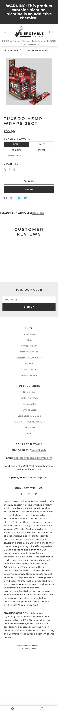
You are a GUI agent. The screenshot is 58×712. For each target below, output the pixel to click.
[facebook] (22, 493)
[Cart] (50, 31)
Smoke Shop (29, 409)
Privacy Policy (29, 345)
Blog (29, 340)
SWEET (41, 150)
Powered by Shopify (29, 649)
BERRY (16, 144)
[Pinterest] (12, 198)
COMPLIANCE (29, 369)
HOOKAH (30, 427)
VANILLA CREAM (16, 156)
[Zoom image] (29, 82)
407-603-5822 (31, 44)
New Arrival (29, 392)
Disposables (29, 404)
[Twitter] (25, 198)
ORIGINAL (16, 150)
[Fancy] (18, 198)
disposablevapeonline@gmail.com (32, 457)
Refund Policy (29, 375)
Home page (29, 334)
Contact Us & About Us (29, 357)
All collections (11, 50)
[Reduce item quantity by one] (5, 169)
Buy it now (29, 189)
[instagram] (29, 493)
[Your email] (29, 299)
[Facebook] (5, 198)
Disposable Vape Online (32, 645)
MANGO (41, 144)
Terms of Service (29, 351)
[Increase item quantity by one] (14, 169)
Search (29, 363)
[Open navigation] (7, 31)
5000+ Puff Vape (30, 398)
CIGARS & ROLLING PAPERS (29, 421)
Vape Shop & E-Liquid (30, 415)
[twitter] (35, 493)
